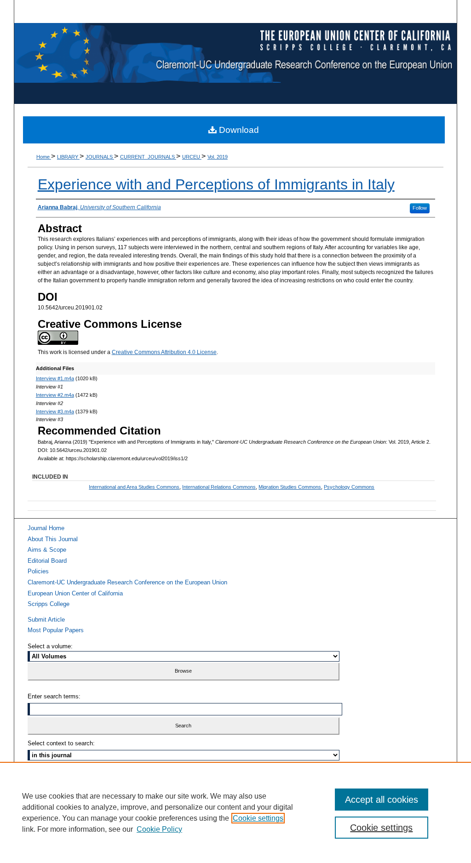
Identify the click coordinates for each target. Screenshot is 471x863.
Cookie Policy (159, 829)
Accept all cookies (381, 799)
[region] (235, 812)
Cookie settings (258, 818)
